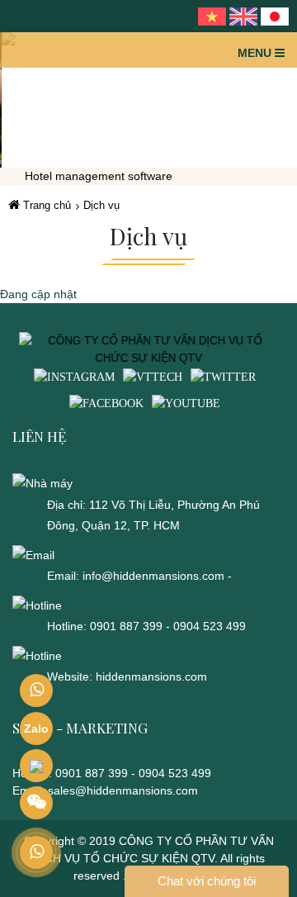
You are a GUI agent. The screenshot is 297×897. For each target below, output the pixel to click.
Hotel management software (98, 176)
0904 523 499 (209, 626)
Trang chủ (45, 205)
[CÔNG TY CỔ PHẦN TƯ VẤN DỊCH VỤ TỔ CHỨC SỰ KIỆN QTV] (148, 348)
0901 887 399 (128, 626)
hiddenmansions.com (151, 676)
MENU (256, 52)
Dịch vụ (101, 205)
